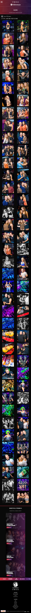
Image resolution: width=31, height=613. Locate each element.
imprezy (15, 601)
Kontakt (16, 608)
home (15, 600)
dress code (15, 604)
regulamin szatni (15, 607)
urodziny (15, 595)
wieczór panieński (15, 594)
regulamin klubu (15, 605)
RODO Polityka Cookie (15, 606)
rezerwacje (15, 602)
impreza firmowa (15, 596)
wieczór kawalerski (15, 593)
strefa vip (15, 603)
